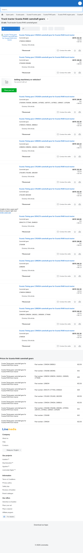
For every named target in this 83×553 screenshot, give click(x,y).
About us (5, 438)
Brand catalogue (7, 493)
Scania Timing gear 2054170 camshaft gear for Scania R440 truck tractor (46, 216)
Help (3, 442)
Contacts (5, 445)
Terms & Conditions (8, 479)
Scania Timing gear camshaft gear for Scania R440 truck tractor (13, 364)
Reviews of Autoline (8, 490)
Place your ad (9, 90)
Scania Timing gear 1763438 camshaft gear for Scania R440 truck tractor (46, 57)
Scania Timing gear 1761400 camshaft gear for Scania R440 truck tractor (46, 167)
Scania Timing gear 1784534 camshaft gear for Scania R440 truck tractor (46, 35)
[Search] (80, 9)
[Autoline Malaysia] (13, 3)
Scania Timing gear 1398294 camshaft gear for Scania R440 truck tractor (46, 141)
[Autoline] (2, 14)
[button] (80, 3)
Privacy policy (7, 483)
